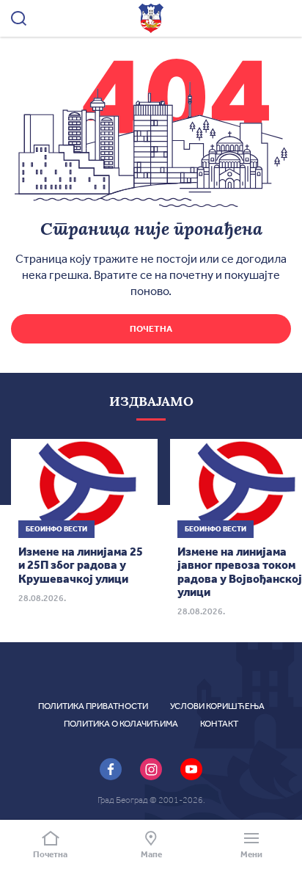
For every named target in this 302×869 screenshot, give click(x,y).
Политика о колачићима (121, 724)
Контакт (219, 724)
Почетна (151, 329)
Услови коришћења (217, 706)
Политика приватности (93, 706)
